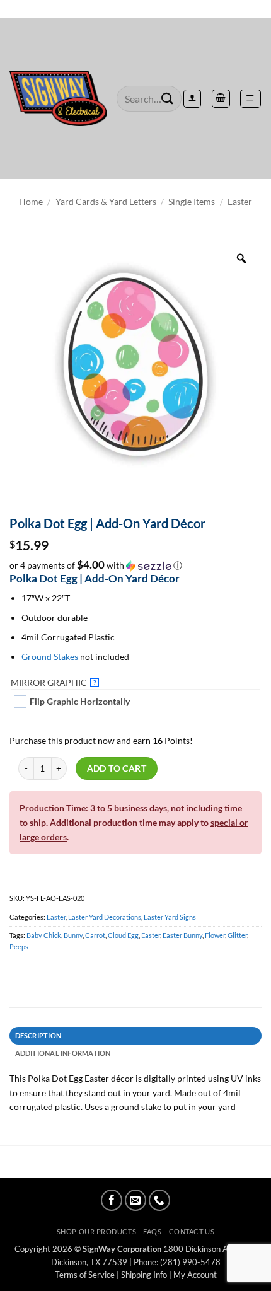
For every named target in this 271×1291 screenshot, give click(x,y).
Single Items (191, 201)
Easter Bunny (182, 935)
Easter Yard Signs (170, 917)
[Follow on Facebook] (111, 1200)
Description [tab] (38, 1035)
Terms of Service (85, 1275)
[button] (250, 98)
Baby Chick (43, 935)
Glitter (237, 935)
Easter (240, 201)
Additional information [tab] (63, 1053)
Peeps (18, 946)
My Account (195, 1275)
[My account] (192, 98)
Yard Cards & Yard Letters (105, 201)
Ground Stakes (49, 656)
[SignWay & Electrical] (58, 99)
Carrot (95, 935)
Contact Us (191, 1231)
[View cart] (220, 98)
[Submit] (167, 98)
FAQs (152, 1231)
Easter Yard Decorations (104, 917)
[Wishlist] (135, 9)
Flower (215, 935)
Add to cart (117, 768)
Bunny (73, 935)
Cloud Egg (123, 935)
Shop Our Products (96, 1231)
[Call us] (159, 1200)
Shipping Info (144, 1275)
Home (31, 201)
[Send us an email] (135, 1200)
